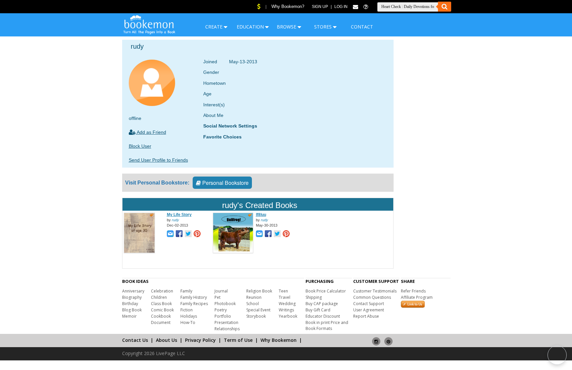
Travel (284, 297)
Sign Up (320, 6)
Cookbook (161, 316)
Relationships (227, 329)
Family (186, 291)
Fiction (186, 310)
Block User (140, 146)
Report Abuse (366, 316)
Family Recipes (194, 303)
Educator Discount (323, 316)
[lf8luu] (233, 251)
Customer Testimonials (375, 291)
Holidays (188, 316)
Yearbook (288, 316)
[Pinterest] (388, 338)
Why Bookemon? (287, 6)
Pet (217, 297)
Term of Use (238, 340)
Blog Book (132, 310)
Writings (286, 310)
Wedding (287, 303)
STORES (323, 27)
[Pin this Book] (197, 234)
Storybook (256, 316)
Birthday (130, 303)
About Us (166, 340)
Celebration (162, 291)
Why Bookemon (279, 340)
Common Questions (372, 297)
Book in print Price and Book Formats (327, 325)
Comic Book (162, 310)
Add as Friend (151, 132)
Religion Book (259, 291)
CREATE (214, 27)
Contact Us (135, 340)
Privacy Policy (200, 340)
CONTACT (362, 27)
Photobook (225, 303)
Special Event (258, 310)
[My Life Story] (139, 251)
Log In (341, 6)
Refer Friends (413, 291)
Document (160, 322)
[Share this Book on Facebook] (179, 234)
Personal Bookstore (225, 182)
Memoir (129, 316)
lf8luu (261, 214)
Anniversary (133, 291)
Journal (221, 291)
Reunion (254, 297)
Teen (283, 291)
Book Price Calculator (326, 291)
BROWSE (287, 27)
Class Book (161, 303)
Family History (193, 297)
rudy (175, 220)
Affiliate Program (417, 297)
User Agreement (368, 310)
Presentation (226, 322)
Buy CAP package (322, 303)
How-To (187, 322)
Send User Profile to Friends (158, 160)
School (252, 303)
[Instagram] (376, 338)
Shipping (314, 297)
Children (159, 297)
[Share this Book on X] (188, 234)
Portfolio (223, 316)
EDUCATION (251, 27)
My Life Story (179, 214)
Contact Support (368, 303)
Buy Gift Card (318, 310)
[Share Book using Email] (170, 234)
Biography (132, 297)
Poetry (221, 310)
